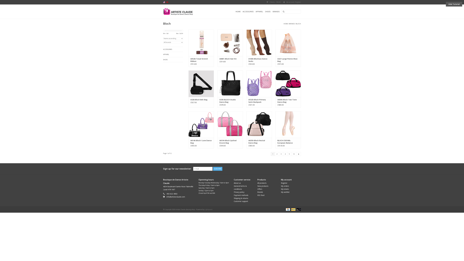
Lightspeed (208, 209)
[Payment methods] (287, 209)
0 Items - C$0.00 (275, 2)
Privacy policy (239, 192)
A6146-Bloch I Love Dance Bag (201, 141)
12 (294, 154)
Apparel (259, 11)
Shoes (268, 11)
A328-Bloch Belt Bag (198, 99)
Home (238, 11)
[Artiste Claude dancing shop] (184, 11)
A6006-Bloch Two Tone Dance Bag (287, 100)
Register (284, 183)
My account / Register (293, 2)
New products (262, 186)
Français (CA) (167, 2)
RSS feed (260, 195)
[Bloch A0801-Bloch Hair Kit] (230, 43)
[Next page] (298, 154)
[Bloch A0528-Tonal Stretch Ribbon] (201, 43)
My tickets (285, 189)
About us (237, 183)
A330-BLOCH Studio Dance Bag (227, 100)
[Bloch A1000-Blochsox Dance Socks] (259, 43)
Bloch (298, 24)
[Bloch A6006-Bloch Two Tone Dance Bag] (288, 83)
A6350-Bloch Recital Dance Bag (256, 141)
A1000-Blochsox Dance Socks (257, 60)
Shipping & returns (241, 198)
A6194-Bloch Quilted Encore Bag (227, 141)
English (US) (164, 2)
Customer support (241, 201)
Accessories (248, 11)
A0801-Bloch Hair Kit (228, 59)
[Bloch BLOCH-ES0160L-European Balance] (288, 124)
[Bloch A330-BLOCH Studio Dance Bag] (230, 83)
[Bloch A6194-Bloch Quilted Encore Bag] (230, 124)
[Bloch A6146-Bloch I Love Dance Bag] (201, 124)
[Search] (283, 12)
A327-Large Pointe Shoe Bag (287, 60)
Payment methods (241, 195)
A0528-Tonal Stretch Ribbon (199, 60)
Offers (259, 189)
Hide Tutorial (454, 4)
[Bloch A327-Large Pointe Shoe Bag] (288, 43)
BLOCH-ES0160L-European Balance (285, 141)
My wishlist (285, 192)
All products (262, 183)
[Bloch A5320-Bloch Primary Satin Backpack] (259, 83)
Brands (276, 11)
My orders (285, 186)
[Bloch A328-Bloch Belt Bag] (201, 83)
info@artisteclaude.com (176, 197)
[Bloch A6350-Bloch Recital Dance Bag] (259, 124)
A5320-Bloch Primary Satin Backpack (257, 100)
